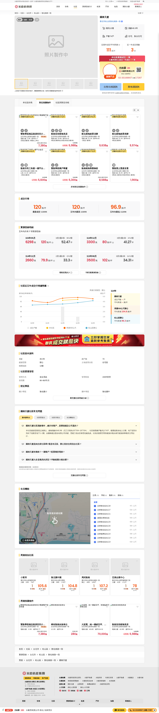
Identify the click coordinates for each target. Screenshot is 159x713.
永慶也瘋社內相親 (20, 1)
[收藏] (45, 561)
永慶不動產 (88, 677)
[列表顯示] (134, 110)
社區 (22, 13)
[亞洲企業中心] (125, 577)
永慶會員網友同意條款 (122, 93)
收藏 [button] (139, 13)
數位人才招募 (85, 687)
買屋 (21, 660)
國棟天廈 (63, 660)
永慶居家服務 (101, 681)
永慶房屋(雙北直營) (74, 677)
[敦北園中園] (64, 577)
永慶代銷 (140, 677)
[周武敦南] (94, 577)
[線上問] (143, 1)
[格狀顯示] (138, 110)
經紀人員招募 (72, 687)
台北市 (28, 13)
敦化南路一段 (46, 13)
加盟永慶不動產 (135, 1)
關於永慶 (71, 684)
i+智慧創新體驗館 (122, 1)
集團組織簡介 (91, 684)
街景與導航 (30, 540)
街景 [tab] (30, 20)
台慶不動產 (120, 677)
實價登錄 (23, 655)
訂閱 (88, 690)
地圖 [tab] (25, 20)
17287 (138, 78)
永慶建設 (131, 677)
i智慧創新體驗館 (73, 681)
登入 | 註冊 (108, 1)
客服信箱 (36, 678)
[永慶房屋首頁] (23, 6)
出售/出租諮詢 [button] (110, 87)
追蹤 (80, 690)
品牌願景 (80, 684)
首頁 (16, 13)
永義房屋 (99, 677)
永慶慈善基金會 (87, 681)
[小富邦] (33, 577)
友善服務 (112, 681)
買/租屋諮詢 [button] (133, 87)
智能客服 (28, 678)
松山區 (36, 13)
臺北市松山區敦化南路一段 (110, 21)
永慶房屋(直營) (105, 684)
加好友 (64, 690)
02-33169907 (125, 78)
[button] (21, 84)
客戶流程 (45, 678)
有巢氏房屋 (109, 677)
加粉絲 (73, 690)
